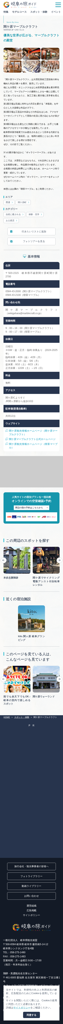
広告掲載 (31, 910)
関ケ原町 (22, 202)
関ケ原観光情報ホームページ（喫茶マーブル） (33, 446)
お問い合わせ (31, 896)
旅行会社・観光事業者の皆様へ (31, 866)
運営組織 (31, 905)
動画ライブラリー (31, 886)
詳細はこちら (11, 667)
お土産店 (10, 220)
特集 (6, 12)
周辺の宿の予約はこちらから (29, 508)
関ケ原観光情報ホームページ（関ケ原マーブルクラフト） (33, 432)
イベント (56, 12)
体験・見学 (34, 214)
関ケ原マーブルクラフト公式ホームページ (32, 439)
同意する (31, 1015)
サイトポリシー (31, 915)
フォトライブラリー (31, 876)
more (6, 548)
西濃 (8, 202)
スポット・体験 (38, 12)
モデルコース (19, 12)
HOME (7, 717)
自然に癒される (13, 214)
